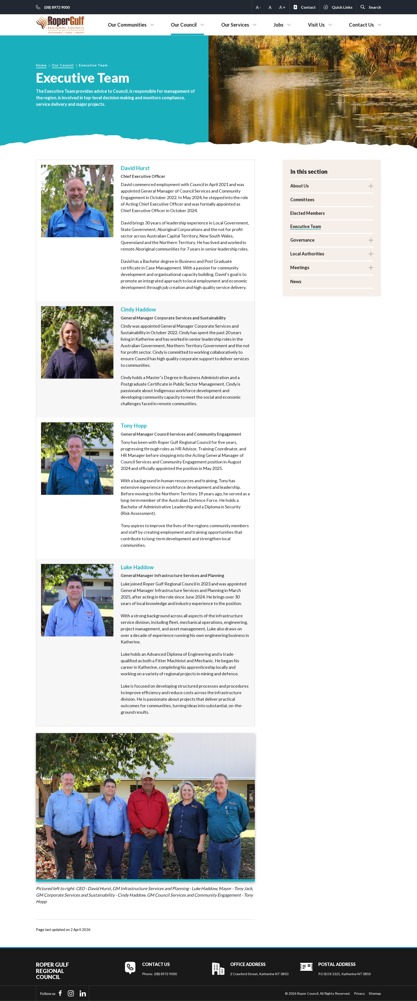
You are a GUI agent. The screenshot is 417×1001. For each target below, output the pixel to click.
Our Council (184, 25)
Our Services (235, 25)
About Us (299, 185)
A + (282, 7)
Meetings (299, 267)
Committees (302, 199)
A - (258, 7)
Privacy (359, 993)
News (295, 281)
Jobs (278, 25)
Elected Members (307, 213)
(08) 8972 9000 (165, 974)
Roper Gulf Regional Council (52, 971)
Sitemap (375, 993)
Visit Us (316, 25)
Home (41, 65)
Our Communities (127, 25)
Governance (302, 240)
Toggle (370, 186)
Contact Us (361, 25)
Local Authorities (307, 253)
